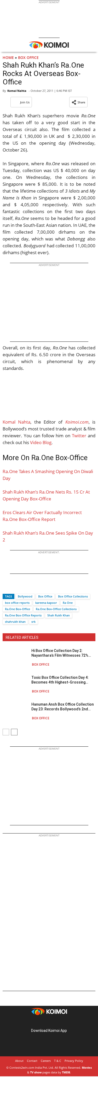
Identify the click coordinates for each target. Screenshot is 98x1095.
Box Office (28, 57)
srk (33, 622)
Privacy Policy (74, 1061)
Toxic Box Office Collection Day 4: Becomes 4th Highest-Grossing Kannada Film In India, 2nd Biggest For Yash (60, 680)
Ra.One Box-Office (17, 609)
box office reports (17, 603)
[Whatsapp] (24, 587)
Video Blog (40, 442)
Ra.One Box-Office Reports (23, 615)
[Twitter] (15, 587)
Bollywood (25, 596)
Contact (32, 1061)
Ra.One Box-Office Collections (56, 609)
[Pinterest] (49, 1022)
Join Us (25, 102)
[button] (78, 102)
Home (8, 57)
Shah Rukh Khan (58, 615)
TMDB (66, 1072)
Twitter (79, 436)
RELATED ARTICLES (22, 637)
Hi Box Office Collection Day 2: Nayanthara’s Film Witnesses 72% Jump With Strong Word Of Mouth (60, 653)
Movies (87, 1067)
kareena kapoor (46, 603)
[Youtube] (64, 1022)
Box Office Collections (73, 596)
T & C (57, 1061)
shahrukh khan (15, 622)
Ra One (68, 603)
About (19, 1061)
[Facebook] (6, 587)
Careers (46, 1061)
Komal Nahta (16, 91)
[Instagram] (42, 1022)
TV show (36, 1072)
